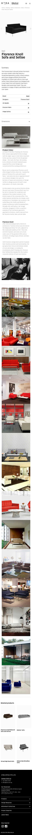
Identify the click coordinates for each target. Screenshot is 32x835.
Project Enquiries (6, 810)
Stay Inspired (5, 823)
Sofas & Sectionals (15, 7)
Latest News (5, 815)
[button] (30, 3)
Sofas (22, 7)
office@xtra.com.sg (7, 782)
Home (3, 7)
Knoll (3, 51)
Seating (8, 7)
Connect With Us (6, 778)
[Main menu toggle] (26, 3)
